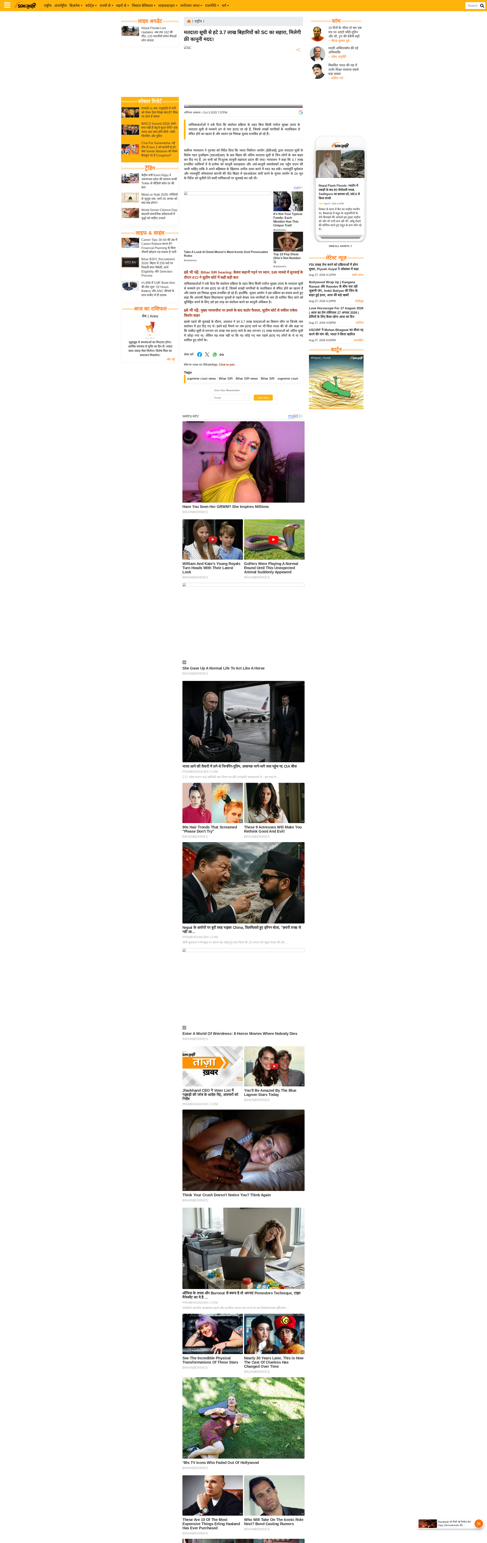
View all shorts (339, 246)
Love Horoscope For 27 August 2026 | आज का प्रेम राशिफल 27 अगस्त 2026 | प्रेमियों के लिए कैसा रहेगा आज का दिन (336, 312)
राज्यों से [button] (105, 6)
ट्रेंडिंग (150, 168)
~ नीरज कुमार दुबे (338, 41)
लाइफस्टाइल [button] (166, 6)
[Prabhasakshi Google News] (300, 112)
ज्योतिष (359, 322)
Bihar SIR (226, 378)
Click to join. (226, 364)
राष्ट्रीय (48, 6)
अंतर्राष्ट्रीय (60, 6)
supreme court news (201, 378)
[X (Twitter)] (298, 69)
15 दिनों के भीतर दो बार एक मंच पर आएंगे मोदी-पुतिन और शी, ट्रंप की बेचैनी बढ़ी (345, 32)
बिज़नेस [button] (74, 6)
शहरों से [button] (121, 6)
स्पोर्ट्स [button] (89, 6)
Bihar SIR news (247, 378)
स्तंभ (336, 21)
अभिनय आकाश (192, 112)
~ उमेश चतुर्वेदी (337, 57)
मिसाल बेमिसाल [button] (142, 6)
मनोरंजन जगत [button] (190, 6)
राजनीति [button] (210, 6)
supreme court (288, 378)
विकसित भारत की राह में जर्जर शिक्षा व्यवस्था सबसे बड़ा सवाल (343, 69)
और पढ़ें (170, 359)
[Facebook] (298, 61)
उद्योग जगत (358, 275)
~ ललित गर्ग (335, 78)
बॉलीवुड (359, 301)
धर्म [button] (224, 6)
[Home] (189, 21)
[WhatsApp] (298, 77)
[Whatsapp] (215, 356)
